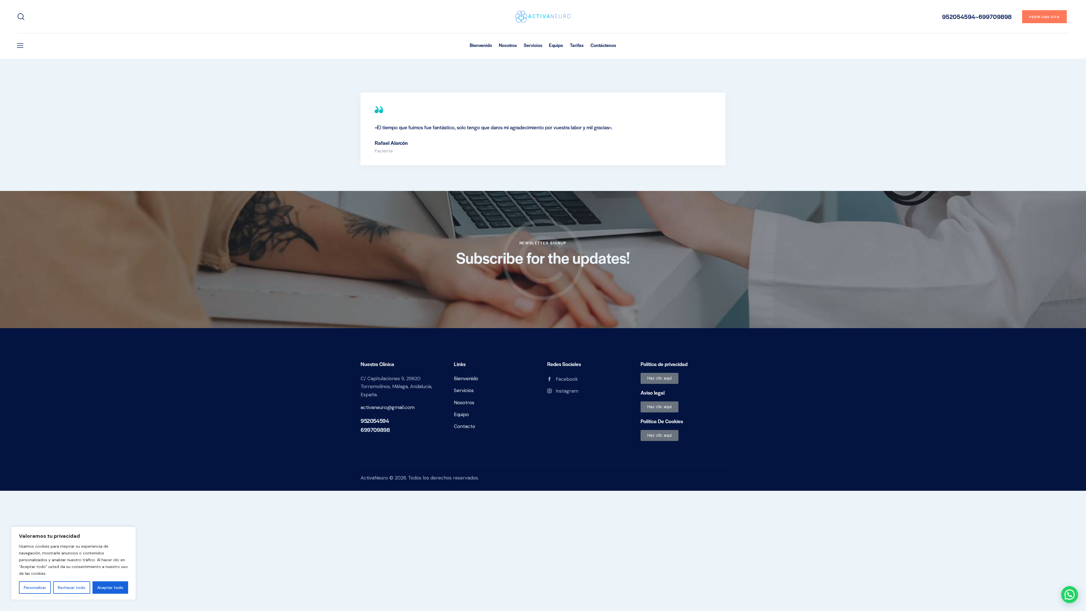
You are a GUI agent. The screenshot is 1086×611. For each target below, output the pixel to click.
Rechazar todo (71, 587)
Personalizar (35, 587)
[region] (73, 563)
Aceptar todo (110, 587)
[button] (20, 45)
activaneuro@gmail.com (388, 407)
